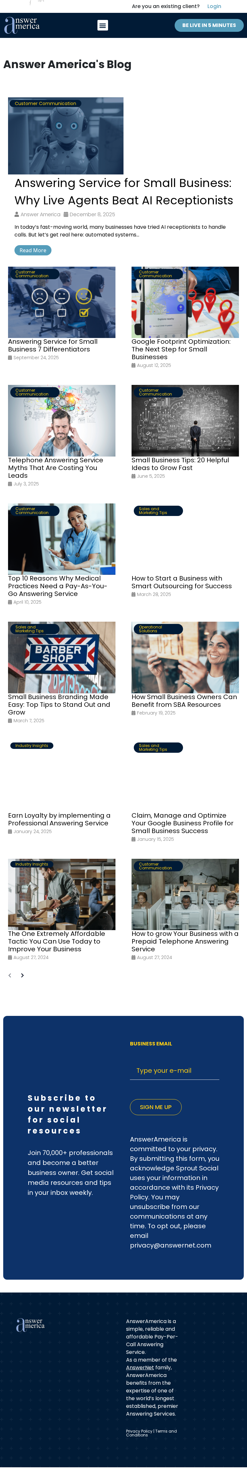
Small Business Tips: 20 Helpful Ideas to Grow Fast (180, 464)
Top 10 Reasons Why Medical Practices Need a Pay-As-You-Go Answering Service (57, 586)
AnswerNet (140, 1367)
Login (214, 6)
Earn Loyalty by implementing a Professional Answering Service (59, 819)
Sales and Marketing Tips (153, 510)
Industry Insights (31, 745)
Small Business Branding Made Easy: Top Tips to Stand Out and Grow (59, 704)
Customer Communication (45, 103)
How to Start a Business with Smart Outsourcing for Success (182, 582)
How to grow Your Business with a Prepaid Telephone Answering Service (185, 941)
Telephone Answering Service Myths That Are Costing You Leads (55, 468)
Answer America (40, 214)
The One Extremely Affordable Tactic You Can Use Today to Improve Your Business (56, 941)
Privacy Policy (139, 1431)
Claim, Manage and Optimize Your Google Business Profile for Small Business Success (182, 823)
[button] (102, 25)
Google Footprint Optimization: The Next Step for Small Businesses (181, 349)
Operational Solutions (150, 629)
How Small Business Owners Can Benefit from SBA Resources (184, 700)
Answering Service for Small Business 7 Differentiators (52, 345)
